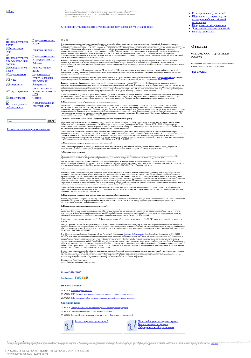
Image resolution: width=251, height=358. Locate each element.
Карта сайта (41, 353)
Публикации (103, 26)
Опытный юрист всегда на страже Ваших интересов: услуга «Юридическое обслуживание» (158, 324)
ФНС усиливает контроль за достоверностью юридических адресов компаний (103, 294)
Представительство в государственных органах (43, 59)
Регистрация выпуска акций (91, 321)
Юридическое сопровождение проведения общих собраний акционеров (209, 19)
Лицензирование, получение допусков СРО (44, 91)
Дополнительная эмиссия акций (211, 28)
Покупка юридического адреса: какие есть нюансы (91, 311)
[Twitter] (80, 278)
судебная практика (166, 78)
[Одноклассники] (83, 278)
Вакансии (90, 26)
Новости (116, 26)
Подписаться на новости (71, 271)
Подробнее (214, 344)
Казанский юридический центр (28, 350)
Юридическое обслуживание (209, 25)
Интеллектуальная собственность (43, 104)
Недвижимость (41, 74)
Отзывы (80, 26)
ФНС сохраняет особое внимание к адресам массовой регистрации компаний (103, 298)
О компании (68, 26)
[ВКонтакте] (76, 278)
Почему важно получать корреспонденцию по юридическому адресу (99, 308)
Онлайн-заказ (144, 26)
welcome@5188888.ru (19, 353)
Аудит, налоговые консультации (42, 79)
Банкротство (39, 84)
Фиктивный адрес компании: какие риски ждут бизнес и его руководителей (102, 315)
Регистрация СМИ (203, 31)
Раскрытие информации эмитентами (28, 129)
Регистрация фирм (43, 50)
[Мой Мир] (87, 278)
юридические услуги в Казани (69, 350)
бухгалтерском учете (130, 219)
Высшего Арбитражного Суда (136, 234)
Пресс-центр (128, 26)
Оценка (36, 97)
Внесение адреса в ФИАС (81, 291)
